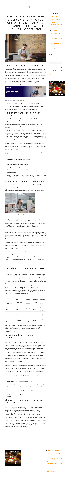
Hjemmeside (26, 1)
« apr (50, 74)
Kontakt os (40, 1)
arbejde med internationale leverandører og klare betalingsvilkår (17, 147)
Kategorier (33, 1)
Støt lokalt (50, 54)
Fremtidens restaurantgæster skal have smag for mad (56, 38)
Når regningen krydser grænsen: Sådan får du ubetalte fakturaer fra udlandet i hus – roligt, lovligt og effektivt (55, 19)
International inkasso (19, 82)
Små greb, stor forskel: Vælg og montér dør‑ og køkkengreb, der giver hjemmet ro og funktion (54, 458)
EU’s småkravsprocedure (18, 285)
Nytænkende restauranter (26, 13)
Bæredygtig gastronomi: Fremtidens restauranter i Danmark (56, 43)
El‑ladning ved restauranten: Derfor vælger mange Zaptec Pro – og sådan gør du (54, 463)
